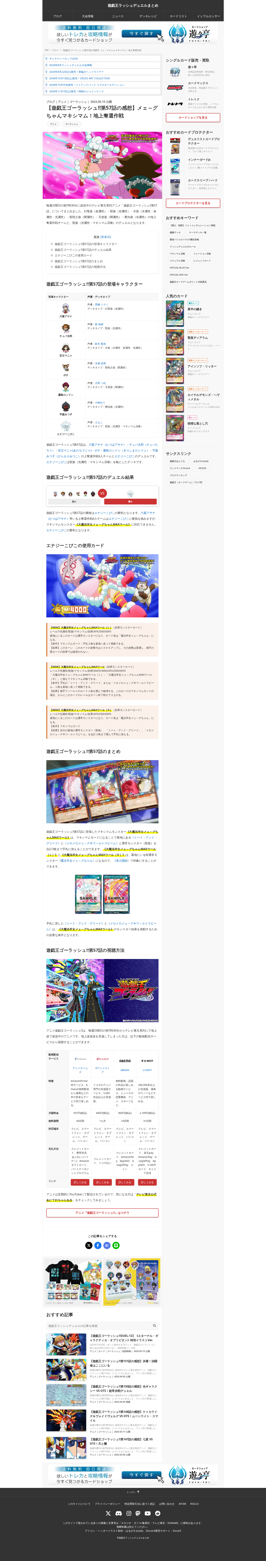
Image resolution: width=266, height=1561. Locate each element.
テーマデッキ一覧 (197, 232)
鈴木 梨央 (100, 343)
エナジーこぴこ (125, 456)
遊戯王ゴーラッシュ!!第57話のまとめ (79, 261)
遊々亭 (192, 67)
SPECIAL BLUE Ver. (179, 267)
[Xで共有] (88, 1245)
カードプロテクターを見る (193, 203)
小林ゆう (100, 402)
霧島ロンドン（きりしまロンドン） (126, 450)
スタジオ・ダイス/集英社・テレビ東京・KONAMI (149, 1523)
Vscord (177, 1530)
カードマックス (198, 83)
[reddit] (158, 1513)
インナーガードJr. (199, 160)
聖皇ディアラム (198, 338)
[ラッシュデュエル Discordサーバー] (118, 1513)
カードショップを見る (193, 117)
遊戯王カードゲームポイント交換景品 (188, 281)
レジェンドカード (202, 260)
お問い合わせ (166, 1503)
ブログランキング (178, 475)
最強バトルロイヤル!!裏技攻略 (184, 239)
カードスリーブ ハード (203, 180)
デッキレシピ (148, 16)
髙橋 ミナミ (101, 304)
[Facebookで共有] (98, 1245)
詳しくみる (80, 1182)
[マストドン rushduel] (138, 1513)
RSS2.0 (194, 1503)
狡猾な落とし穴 (198, 423)
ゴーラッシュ (78, 102)
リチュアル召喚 (177, 260)
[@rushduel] (108, 1513)
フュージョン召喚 (202, 253)
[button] (105, 237)
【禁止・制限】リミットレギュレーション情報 (192, 225)
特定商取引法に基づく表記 (139, 1503)
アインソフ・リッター (202, 366)
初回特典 (126, 1351)
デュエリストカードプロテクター (204, 141)
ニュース (118, 16)
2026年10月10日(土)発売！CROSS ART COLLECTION (79, 78)
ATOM (182, 1503)
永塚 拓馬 (100, 363)
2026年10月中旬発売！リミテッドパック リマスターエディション (86, 84)
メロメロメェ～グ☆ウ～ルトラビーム (91, 843)
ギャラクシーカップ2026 (63, 58)
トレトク (194, 99)
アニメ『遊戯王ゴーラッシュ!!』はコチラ (102, 1213)
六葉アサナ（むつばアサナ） (107, 445)
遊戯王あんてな (177, 461)
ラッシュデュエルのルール (183, 246)
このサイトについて (79, 1503)
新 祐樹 (99, 324)
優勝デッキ (175, 232)
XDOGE (202, 468)
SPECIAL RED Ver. (179, 274)
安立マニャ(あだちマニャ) (75, 450)
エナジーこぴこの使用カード (73, 255)
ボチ (97, 450)
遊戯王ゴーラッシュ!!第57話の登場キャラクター (86, 244)
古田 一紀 (100, 383)
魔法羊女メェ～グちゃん (77, 861)
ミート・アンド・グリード (84, 923)
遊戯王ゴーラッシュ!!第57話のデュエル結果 (83, 250)
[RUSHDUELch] (148, 1513)
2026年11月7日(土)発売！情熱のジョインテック (76, 91)
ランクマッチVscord (180, 468)
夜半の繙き (195, 309)
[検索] (155, 1326)
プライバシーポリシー (107, 1503)
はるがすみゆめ (201, 461)
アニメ (62, 102)
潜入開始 (121, 861)
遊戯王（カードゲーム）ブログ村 (186, 482)
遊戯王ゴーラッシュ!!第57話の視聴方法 (80, 267)
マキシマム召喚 (177, 253)
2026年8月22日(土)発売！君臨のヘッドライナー (76, 71)
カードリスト (178, 16)
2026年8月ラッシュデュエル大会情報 (70, 65)
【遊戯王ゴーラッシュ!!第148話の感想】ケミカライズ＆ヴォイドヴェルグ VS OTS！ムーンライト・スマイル (124, 1416)
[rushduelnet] (128, 1513)
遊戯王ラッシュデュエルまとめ (133, 5)
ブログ (57, 16)
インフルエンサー (208, 16)
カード (101, 1351)
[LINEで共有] (116, 1245)
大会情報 (88, 16)
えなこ (99, 422)
